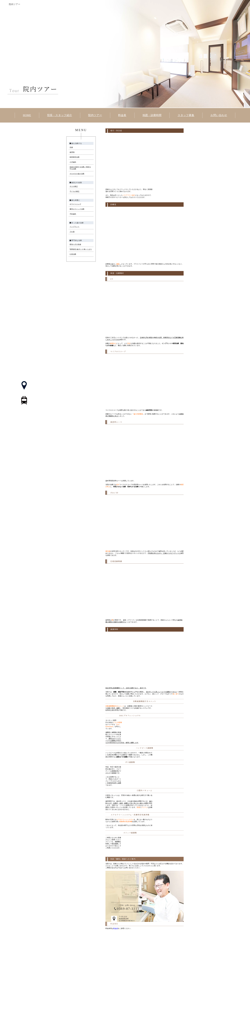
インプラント (74, 226)
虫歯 (71, 147)
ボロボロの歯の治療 (77, 174)
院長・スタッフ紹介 (59, 115)
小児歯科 (73, 162)
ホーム (29, 973)
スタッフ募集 (186, 115)
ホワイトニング (75, 204)
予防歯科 (73, 214)
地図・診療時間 (152, 115)
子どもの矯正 (74, 191)
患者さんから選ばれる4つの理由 (46, 1007)
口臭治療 (73, 254)
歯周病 (72, 152)
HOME (27, 115)
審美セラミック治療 (77, 209)
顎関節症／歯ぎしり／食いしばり (212, 984)
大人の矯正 (74, 186)
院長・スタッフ (35, 978)
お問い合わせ (218, 115)
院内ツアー (95, 115)
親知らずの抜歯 (75, 244)
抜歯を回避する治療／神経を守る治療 (80, 168)
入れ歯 (72, 231)
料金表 (122, 115)
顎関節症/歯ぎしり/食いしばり (81, 249)
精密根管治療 (74, 157)
